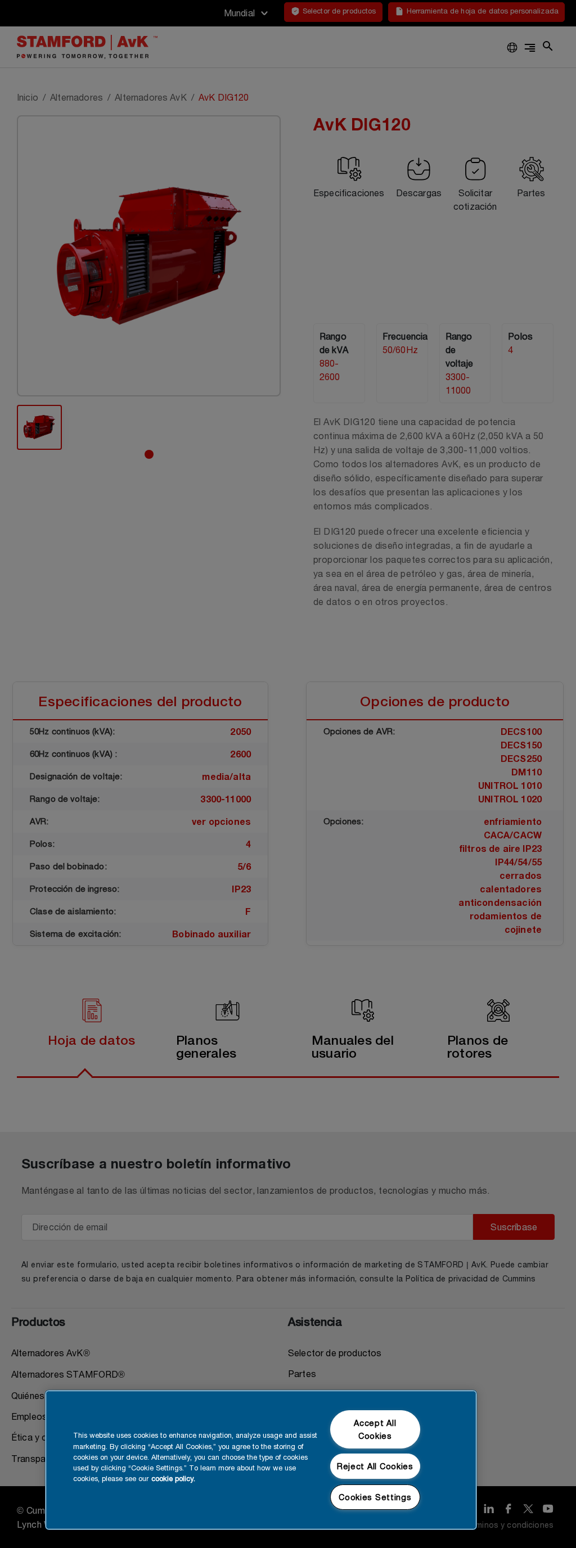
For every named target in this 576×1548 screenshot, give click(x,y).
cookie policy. (173, 1478)
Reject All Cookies (375, 1466)
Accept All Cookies (375, 1429)
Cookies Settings (375, 1497)
